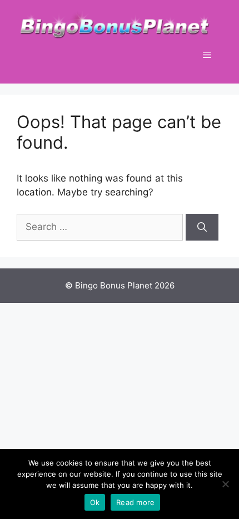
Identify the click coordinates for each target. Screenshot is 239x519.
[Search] (202, 227)
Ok (95, 502)
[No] (225, 483)
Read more (135, 502)
